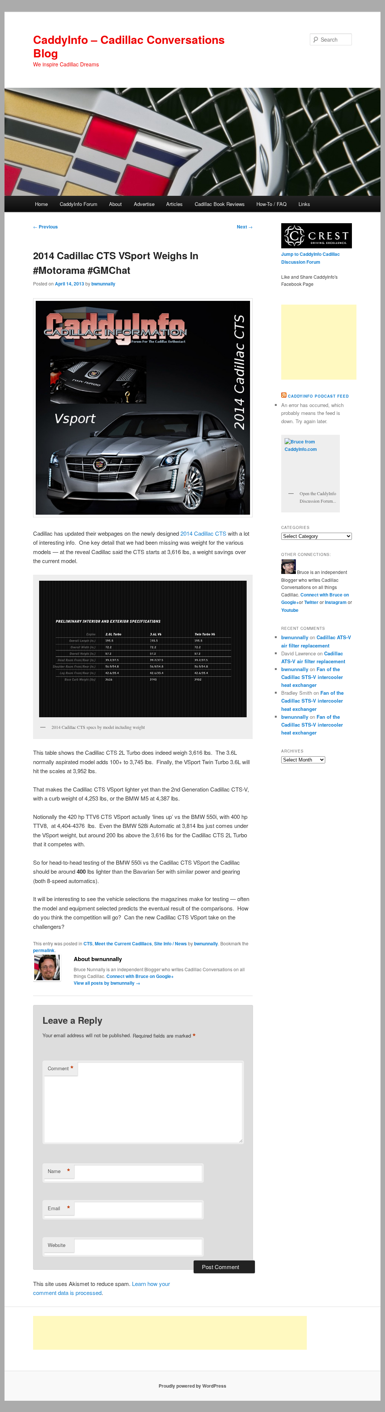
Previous (45, 226)
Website (56, 1244)
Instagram (336, 602)
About (115, 203)
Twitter (311, 602)
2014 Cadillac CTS (203, 533)
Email (59, 1208)
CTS (87, 943)
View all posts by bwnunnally (107, 982)
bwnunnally (103, 283)
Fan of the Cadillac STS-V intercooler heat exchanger (312, 676)
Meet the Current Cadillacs (123, 943)
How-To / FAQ (271, 203)
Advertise (144, 203)
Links (304, 203)
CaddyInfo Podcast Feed (318, 396)
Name (59, 1171)
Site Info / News (170, 943)
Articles (174, 203)
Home (41, 203)
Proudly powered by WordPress (192, 1385)
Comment (61, 1068)
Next (245, 226)
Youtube (290, 610)
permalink (44, 950)
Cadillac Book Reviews (220, 203)
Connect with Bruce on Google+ (140, 976)
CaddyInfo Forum (78, 203)
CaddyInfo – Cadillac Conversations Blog (129, 46)
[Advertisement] (318, 342)
